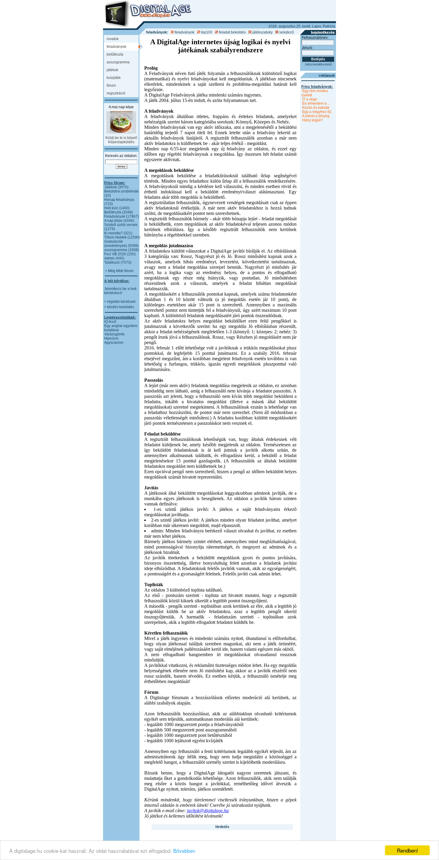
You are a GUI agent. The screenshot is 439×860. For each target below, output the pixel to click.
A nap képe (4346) (119, 221)
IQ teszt (110, 322)
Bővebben (184, 850)
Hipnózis (111, 338)
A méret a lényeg (315, 116)
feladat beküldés (232, 32)
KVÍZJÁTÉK (114, 78)
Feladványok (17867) (121, 216)
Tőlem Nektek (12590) (122, 237)
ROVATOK (113, 39)
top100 (206, 32)
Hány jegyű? (312, 120)
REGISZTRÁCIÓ (116, 93)
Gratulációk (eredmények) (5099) (121, 243)
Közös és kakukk (315, 108)
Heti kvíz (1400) (117, 208)
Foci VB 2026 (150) (120, 254)
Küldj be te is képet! (121, 138)
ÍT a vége (309, 99)
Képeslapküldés (121, 142)
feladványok (184, 32)
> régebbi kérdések (120, 302)
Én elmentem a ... (316, 103)
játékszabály (262, 32)
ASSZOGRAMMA (118, 62)
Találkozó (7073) (117, 262)
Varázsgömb (114, 334)
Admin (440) (114, 258)
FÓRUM (111, 85)
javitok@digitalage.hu (208, 810)
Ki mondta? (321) (118, 233)
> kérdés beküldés (119, 307)
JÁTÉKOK (112, 70)
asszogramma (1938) (121, 250)
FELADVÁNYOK (116, 47)
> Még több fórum (119, 271)
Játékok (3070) (116, 187)
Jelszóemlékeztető (318, 64)
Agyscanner (114, 342)
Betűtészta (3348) (118, 212)
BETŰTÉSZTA (115, 54)
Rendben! (407, 850)
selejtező (286, 32)
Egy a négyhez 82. (317, 112)
